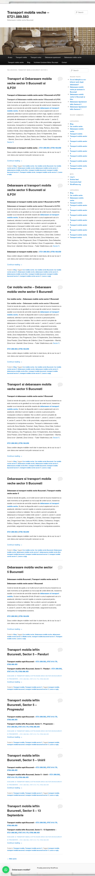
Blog (28, 62)
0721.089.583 (44, 148)
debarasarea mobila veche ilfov (17, 170)
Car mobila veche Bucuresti (44, 166)
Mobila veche (26, 636)
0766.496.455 (12, 664)
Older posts (12, 859)
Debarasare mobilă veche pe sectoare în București (77, 89)
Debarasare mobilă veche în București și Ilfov (77, 96)
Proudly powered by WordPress (47, 868)
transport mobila (53, 687)
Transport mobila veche (16, 62)
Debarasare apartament (53, 57)
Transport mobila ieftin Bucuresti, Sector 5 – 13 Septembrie (24, 810)
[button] (5, 869)
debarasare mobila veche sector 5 (46, 168)
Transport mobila (21, 57)
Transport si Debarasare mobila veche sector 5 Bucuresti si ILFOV (29, 83)
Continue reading (14, 160)
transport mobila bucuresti (37, 170)
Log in (72, 177)
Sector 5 (10, 142)
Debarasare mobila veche (72, 57)
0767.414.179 (52, 661)
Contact (64, 62)
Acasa (10, 57)
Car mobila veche (28, 166)
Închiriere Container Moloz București (46, 62)
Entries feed (74, 179)
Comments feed (75, 182)
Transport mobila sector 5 (33, 687)
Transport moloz (36, 57)
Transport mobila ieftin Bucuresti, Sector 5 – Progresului (23, 704)
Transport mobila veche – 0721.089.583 (28, 14)
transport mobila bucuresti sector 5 (37, 554)
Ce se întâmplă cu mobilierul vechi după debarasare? (78, 82)
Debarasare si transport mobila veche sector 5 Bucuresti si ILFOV (29, 190)
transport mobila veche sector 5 (46, 172)
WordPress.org (75, 184)
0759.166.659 (56, 148)
